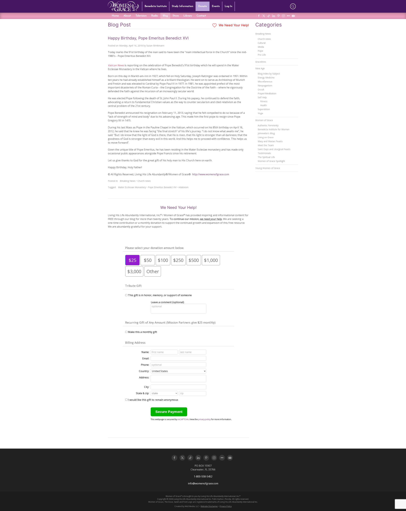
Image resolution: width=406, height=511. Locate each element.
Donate (202, 6)
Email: (145, 358)
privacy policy (204, 419)
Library (187, 16)
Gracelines (260, 61)
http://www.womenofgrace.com (210, 174)
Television (141, 16)
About (127, 16)
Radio (154, 16)
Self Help (262, 97)
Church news (144, 180)
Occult (261, 89)
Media (261, 46)
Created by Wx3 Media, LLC (186, 506)
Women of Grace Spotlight (271, 161)
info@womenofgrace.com (203, 483)
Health (263, 105)
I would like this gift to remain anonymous (153, 400)
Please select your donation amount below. (154, 248)
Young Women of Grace (267, 168)
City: (146, 387)
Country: (144, 371)
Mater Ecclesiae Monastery (132, 187)
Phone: (145, 364)
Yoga (260, 113)
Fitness (263, 101)
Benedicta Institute (156, 6)
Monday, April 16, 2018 (131, 45)
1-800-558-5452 (203, 476)
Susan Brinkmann (155, 45)
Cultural (261, 42)
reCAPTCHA (183, 419)
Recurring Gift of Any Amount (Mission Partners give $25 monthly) (170, 322)
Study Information (182, 6)
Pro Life (262, 54)
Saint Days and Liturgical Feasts (274, 149)
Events (216, 6)
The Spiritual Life (266, 157)
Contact (201, 16)
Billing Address (135, 342)
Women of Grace (264, 120)
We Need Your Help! (233, 25)
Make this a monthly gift (142, 332)
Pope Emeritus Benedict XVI (162, 187)
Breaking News (127, 180)
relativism (183, 187)
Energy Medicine (266, 77)
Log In (228, 6)
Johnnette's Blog (266, 133)
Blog (165, 16)
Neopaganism (265, 85)
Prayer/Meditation (267, 93)
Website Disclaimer (209, 506)
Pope (260, 50)
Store (176, 16)
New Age (260, 68)
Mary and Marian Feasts (270, 141)
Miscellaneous (265, 81)
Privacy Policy (226, 506)
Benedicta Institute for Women (273, 129)
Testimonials (264, 153)
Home (115, 16)
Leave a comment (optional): (167, 302)
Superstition (264, 109)
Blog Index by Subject (269, 73)
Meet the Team (266, 145)
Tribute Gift (133, 286)
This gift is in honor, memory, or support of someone (160, 295)
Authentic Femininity (268, 125)
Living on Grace (266, 137)
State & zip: (142, 393)
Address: (144, 377)
